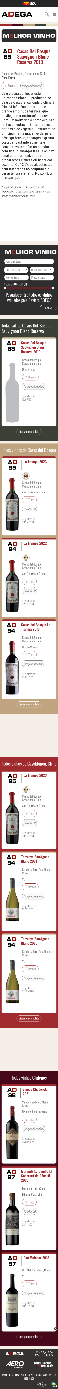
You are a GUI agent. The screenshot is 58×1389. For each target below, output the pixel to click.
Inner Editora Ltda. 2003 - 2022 (17, 1375)
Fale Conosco (41, 1375)
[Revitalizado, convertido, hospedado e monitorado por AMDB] (54, 1384)
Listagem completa (29, 431)
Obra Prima (8, 77)
